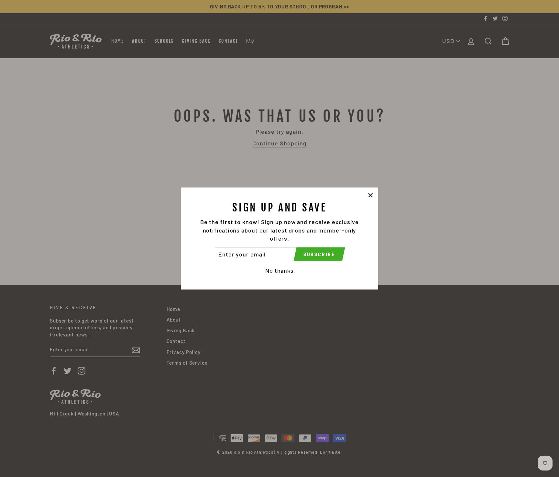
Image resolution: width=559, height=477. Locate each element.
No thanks (279, 270)
